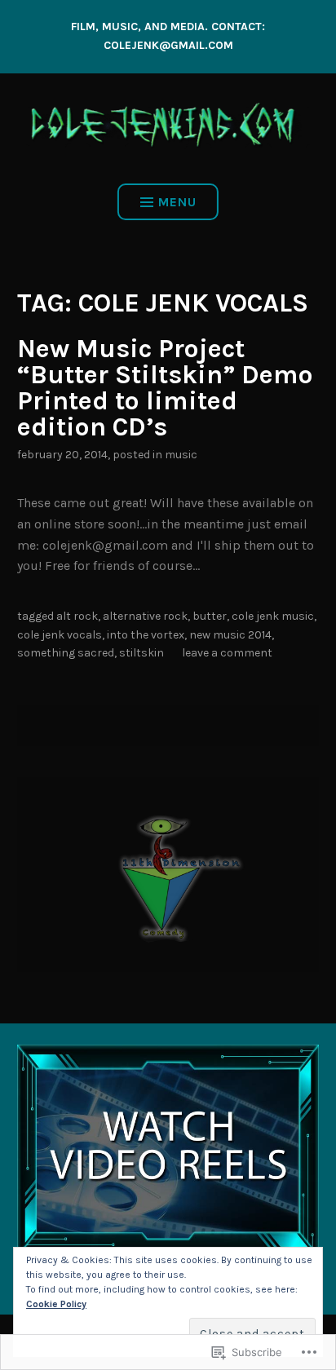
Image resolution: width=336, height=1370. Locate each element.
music (181, 455)
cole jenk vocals (59, 635)
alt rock (77, 616)
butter (209, 616)
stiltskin (141, 653)
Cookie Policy (56, 1304)
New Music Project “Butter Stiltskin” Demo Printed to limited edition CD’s (165, 388)
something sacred (65, 653)
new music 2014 (230, 635)
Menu (177, 202)
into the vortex (145, 635)
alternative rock (145, 616)
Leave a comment (227, 653)
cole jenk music (273, 616)
